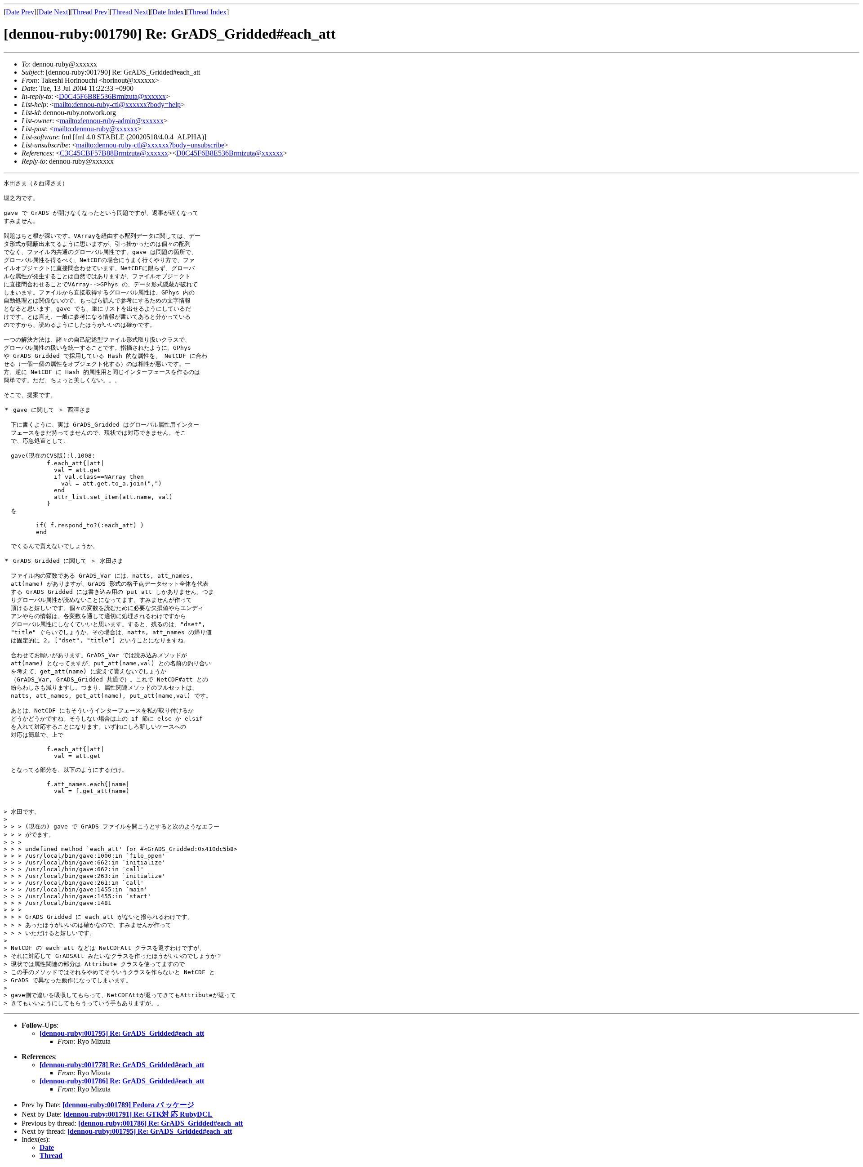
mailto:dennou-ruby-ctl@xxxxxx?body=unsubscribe (150, 145)
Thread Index (207, 12)
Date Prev (20, 12)
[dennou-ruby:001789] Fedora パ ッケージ (128, 1105)
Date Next (53, 12)
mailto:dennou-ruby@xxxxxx (95, 129)
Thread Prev (89, 12)
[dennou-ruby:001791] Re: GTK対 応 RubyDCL (138, 1114)
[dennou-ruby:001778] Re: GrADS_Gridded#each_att (122, 1065)
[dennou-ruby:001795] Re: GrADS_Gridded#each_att (122, 1033)
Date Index (168, 12)
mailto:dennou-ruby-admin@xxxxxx (112, 121)
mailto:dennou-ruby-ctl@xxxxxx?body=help (117, 104)
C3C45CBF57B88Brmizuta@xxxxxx (114, 153)
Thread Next (130, 12)
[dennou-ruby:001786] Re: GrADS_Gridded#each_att (122, 1081)
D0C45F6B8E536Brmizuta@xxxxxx (112, 96)
